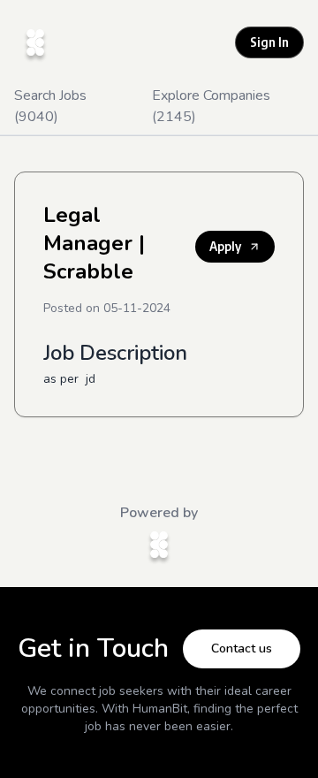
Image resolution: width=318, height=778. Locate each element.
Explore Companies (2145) (211, 106)
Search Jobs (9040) (50, 106)
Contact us (241, 648)
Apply (225, 246)
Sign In (269, 42)
